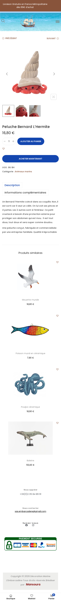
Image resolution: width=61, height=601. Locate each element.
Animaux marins (23, 171)
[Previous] (7, 74)
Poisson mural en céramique (30, 353)
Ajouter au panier (30, 141)
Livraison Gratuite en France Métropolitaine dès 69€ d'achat (25, 6)
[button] (3, 148)
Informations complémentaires (25, 192)
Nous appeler (30, 490)
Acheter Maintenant (30, 158)
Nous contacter (30, 508)
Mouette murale (30, 299)
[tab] (30, 185)
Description (12, 185)
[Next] (54, 74)
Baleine (30, 460)
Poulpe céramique (30, 406)
